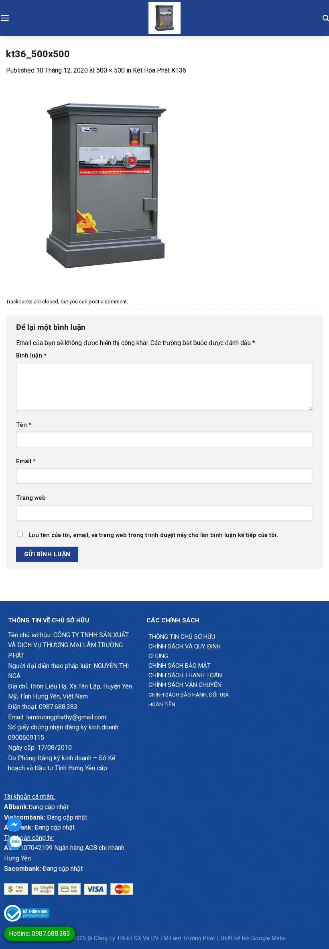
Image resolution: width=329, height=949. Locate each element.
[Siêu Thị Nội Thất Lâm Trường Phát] (164, 18)
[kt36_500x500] (106, 185)
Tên (23, 425)
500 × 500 (110, 70)
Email (26, 461)
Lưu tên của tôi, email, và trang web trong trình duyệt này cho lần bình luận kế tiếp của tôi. (153, 535)
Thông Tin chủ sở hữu (181, 636)
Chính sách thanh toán (185, 675)
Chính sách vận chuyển (184, 685)
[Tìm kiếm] (326, 18)
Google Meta (268, 938)
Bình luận (31, 355)
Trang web (31, 498)
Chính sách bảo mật (179, 665)
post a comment (108, 302)
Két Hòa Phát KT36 (159, 70)
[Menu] (5, 18)
